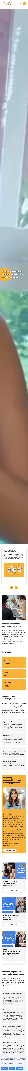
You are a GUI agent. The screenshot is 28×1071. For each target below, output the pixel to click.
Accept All (19, 1068)
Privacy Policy (19, 1059)
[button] (11, 587)
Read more (14, 890)
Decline (4, 1068)
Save (12, 1068)
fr (20, 3)
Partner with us (10, 850)
